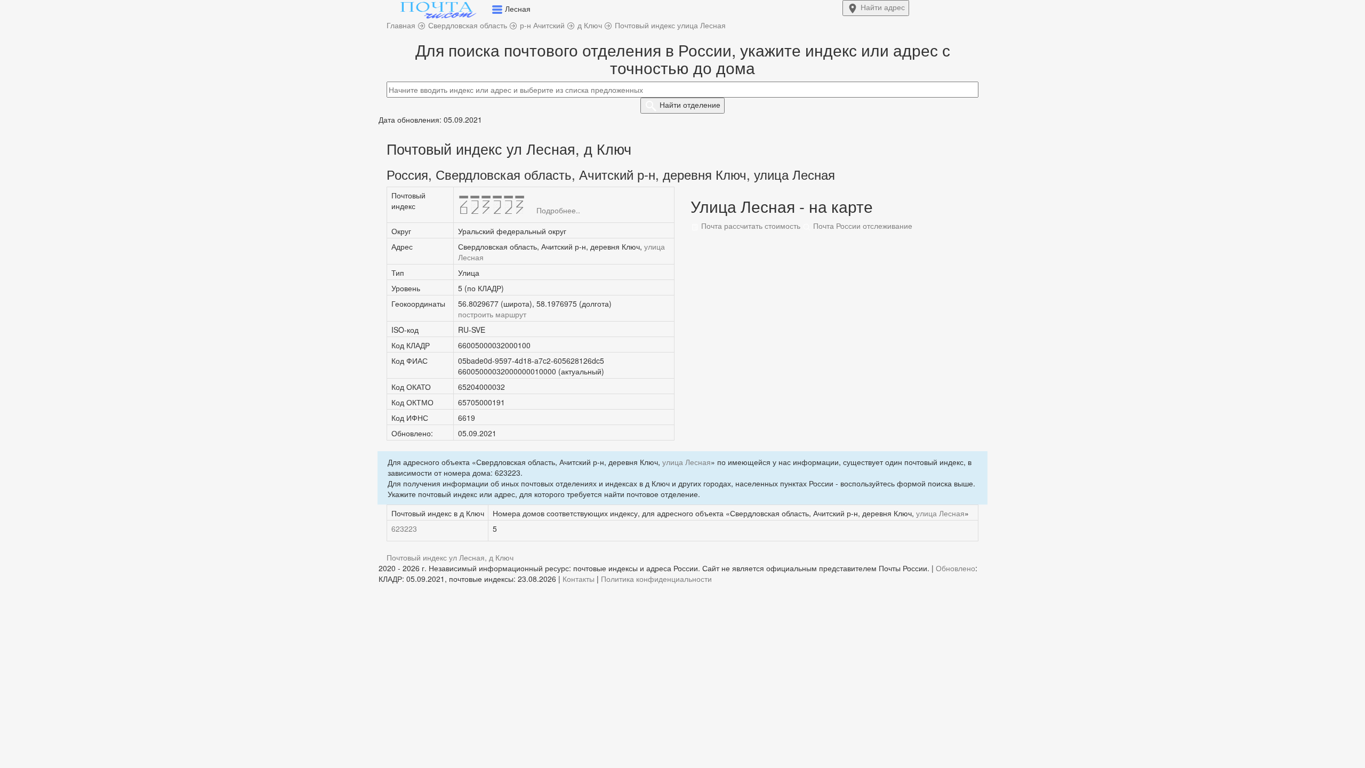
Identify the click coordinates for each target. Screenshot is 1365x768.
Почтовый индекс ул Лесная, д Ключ (450, 557)
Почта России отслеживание (861, 225)
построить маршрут (492, 314)
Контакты (579, 578)
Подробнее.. (558, 210)
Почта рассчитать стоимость (749, 225)
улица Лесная (686, 462)
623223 (404, 528)
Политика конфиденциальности (656, 578)
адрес (883, 7)
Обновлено (955, 568)
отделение (690, 104)
